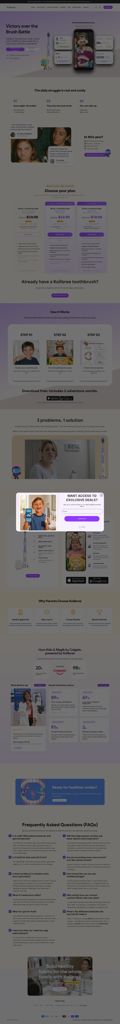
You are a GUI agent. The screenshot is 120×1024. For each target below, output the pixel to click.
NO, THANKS (82, 527)
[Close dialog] (101, 495)
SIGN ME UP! (82, 519)
